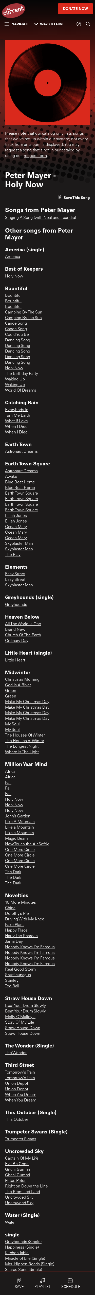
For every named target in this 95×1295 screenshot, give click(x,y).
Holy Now (14, 276)
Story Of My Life (19, 1023)
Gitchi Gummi (17, 1170)
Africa (10, 772)
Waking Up (15, 379)
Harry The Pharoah (21, 936)
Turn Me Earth (17, 416)
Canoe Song (16, 324)
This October (16, 1120)
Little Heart (15, 660)
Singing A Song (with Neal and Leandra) (40, 218)
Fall (8, 783)
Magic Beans (17, 839)
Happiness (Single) (22, 1248)
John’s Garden (17, 816)
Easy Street (15, 574)
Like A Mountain (20, 822)
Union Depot (16, 1084)
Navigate (20, 24)
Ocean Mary (16, 527)
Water (10, 1223)
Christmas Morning (22, 680)
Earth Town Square (21, 494)
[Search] (88, 24)
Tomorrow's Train (20, 1073)
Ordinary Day (16, 641)
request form (35, 156)
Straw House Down (22, 1028)
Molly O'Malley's (20, 1017)
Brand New (15, 630)
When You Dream (20, 1095)
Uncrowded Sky (19, 1198)
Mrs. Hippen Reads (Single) (29, 1264)
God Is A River (18, 685)
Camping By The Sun (23, 312)
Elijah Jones (16, 516)
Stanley (11, 981)
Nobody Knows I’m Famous (30, 947)
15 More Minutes (20, 903)
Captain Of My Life (22, 1159)
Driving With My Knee (24, 919)
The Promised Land (22, 1192)
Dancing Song (17, 340)
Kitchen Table (17, 1253)
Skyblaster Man (19, 544)
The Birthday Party (21, 374)
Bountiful (13, 296)
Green (10, 691)
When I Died (16, 427)
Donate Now (75, 8)
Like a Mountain (19, 828)
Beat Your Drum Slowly (25, 1006)
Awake (11, 477)
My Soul (12, 724)
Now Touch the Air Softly (27, 844)
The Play (13, 555)
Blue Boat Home (20, 482)
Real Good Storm (20, 970)
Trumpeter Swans (20, 1139)
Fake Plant (14, 925)
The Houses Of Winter (25, 735)
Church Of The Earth (23, 635)
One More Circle (20, 850)
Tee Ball (12, 986)
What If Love (16, 421)
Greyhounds (16, 605)
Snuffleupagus (18, 975)
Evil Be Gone (17, 1164)
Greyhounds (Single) (23, 1242)
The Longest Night (22, 747)
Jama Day (14, 942)
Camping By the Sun (23, 318)
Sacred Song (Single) (23, 1270)
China (10, 908)
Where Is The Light (22, 752)
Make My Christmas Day (27, 702)
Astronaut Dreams (21, 452)
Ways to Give (52, 24)
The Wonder (16, 1053)
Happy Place (16, 931)
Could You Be (17, 335)
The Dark (13, 872)
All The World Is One (23, 624)
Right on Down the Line (26, 1186)
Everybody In (16, 410)
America (12, 257)
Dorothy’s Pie (17, 914)
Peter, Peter (15, 1181)
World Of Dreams (20, 391)
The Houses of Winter (24, 741)
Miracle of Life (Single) (25, 1259)
